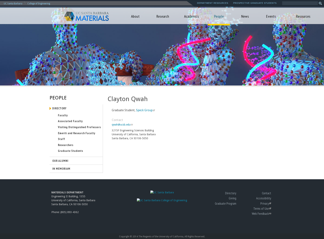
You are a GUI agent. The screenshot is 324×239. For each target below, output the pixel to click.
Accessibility (263, 198)
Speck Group (145, 110)
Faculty (63, 115)
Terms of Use (262, 208)
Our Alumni (60, 161)
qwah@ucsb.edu (122, 124)
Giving (232, 198)
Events (271, 16)
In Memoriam (61, 168)
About (135, 16)
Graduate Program (225, 203)
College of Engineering (38, 3)
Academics (191, 16)
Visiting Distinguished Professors (79, 127)
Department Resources (212, 3)
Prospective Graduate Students (255, 3)
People (219, 16)
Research (162, 16)
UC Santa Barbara (13, 3)
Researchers (65, 145)
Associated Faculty (70, 121)
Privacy (265, 203)
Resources (303, 16)
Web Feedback (261, 213)
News (245, 16)
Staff (61, 139)
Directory (59, 108)
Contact (266, 193)
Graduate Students (70, 151)
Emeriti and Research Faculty (76, 133)
